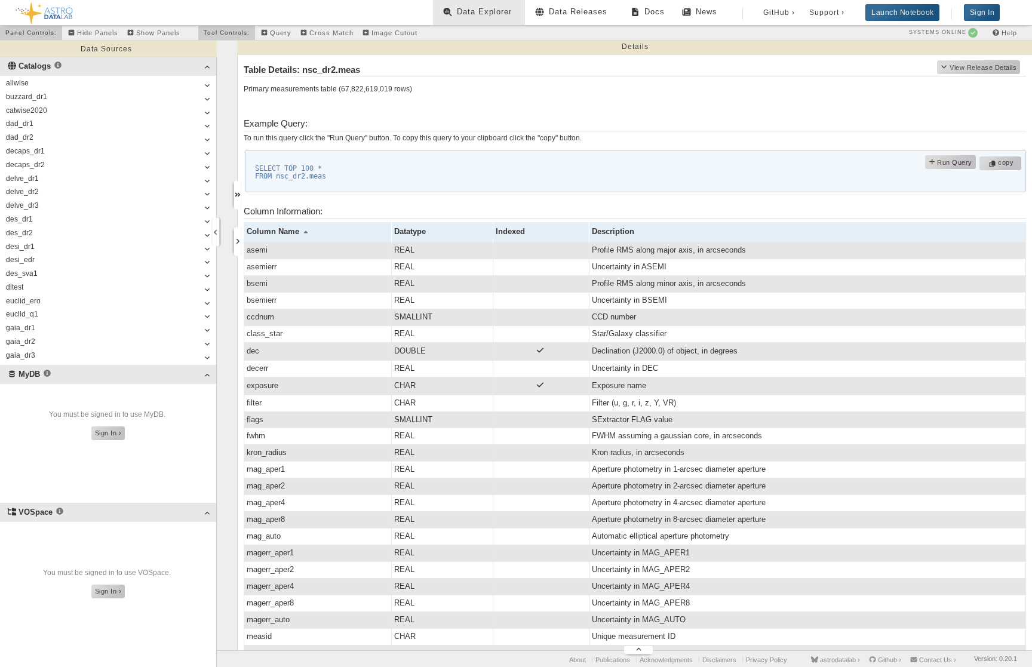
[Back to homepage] (44, 11)
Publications (612, 659)
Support (826, 12)
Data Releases (578, 11)
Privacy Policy (766, 659)
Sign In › (108, 433)
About (577, 659)
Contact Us (936, 659)
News (706, 11)
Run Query (953, 162)
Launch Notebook (902, 12)
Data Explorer (484, 11)
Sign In (982, 12)
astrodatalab (839, 659)
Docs (654, 11)
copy (1007, 162)
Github (888, 659)
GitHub (779, 12)
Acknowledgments (666, 659)
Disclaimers (719, 659)
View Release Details (983, 67)
